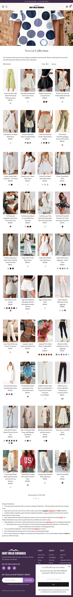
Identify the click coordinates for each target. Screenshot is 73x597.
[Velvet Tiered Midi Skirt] (62, 461)
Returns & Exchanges (65, 562)
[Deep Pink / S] (10, 310)
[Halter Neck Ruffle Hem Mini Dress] (45, 245)
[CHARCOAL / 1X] (7, 394)
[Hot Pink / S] (49, 354)
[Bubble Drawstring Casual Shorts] (45, 80)
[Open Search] (6, 7)
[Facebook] (4, 568)
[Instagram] (9, 568)
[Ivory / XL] (62, 438)
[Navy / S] (9, 308)
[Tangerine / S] (44, 354)
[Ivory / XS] (45, 483)
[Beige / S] (62, 102)
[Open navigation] (3, 7)
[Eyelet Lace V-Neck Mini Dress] (27, 163)
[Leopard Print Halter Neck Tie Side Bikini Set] (45, 331)
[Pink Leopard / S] (51, 354)
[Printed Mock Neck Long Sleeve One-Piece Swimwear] (27, 373)
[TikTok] (14, 568)
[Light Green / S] (16, 308)
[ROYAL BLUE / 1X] (12, 394)
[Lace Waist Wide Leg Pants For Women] (10, 331)
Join (53, 584)
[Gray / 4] (59, 354)
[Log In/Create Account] (67, 7)
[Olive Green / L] (62, 145)
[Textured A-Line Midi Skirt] (62, 417)
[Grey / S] (46, 102)
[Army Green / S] (44, 143)
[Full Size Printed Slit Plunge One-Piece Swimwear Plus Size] (62, 203)
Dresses (40, 560)
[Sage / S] (13, 268)
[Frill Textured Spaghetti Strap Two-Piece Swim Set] (10, 203)
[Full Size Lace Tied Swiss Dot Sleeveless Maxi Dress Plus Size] (45, 203)
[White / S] (9, 185)
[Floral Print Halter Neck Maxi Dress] (45, 163)
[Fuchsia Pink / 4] (64, 354)
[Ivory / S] (58, 268)
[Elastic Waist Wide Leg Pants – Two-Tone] (10, 163)
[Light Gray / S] (4, 441)
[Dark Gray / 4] (61, 354)
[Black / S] (44, 102)
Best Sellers (41, 557)
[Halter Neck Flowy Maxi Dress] (27, 245)
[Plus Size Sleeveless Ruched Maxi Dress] (10, 373)
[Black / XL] (14, 308)
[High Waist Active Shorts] (10, 286)
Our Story (51, 554)
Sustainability (52, 557)
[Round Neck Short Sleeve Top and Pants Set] (10, 417)
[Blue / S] (49, 143)
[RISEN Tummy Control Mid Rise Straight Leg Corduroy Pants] (62, 373)
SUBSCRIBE (28, 580)
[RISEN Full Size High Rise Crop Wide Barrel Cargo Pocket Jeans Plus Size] (45, 373)
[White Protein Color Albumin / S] (60, 310)
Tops (39, 562)
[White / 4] (68, 354)
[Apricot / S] (41, 143)
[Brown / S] (65, 185)
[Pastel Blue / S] (9, 443)
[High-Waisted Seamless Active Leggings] (62, 286)
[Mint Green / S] (41, 354)
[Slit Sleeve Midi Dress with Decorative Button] (45, 417)
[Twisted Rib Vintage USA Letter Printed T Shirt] (27, 461)
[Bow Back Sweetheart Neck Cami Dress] (27, 80)
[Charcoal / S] (7, 308)
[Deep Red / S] (28, 227)
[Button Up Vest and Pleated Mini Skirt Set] (62, 80)
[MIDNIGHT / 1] (62, 399)
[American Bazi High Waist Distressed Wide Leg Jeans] (10, 80)
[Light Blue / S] (62, 310)
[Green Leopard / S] (39, 354)
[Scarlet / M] (28, 485)
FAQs (61, 557)
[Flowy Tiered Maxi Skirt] (62, 163)
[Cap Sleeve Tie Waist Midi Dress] (10, 121)
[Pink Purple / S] (67, 268)
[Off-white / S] (10, 487)
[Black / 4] (56, 354)
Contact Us (63, 554)
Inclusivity (51, 560)
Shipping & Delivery (65, 560)
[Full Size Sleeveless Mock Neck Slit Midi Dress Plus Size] (10, 245)
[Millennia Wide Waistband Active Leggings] (62, 331)
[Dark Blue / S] (7, 441)
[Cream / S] (10, 227)
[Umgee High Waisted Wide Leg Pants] (45, 461)
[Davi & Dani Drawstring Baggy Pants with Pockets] (62, 121)
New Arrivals (41, 554)
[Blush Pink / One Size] (30, 143)
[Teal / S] (65, 268)
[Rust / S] (9, 441)
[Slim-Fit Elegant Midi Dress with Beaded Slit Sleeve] (27, 417)
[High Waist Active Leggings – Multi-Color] (62, 245)
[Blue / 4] (66, 354)
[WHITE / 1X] (14, 394)
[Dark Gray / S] (14, 441)
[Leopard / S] (28, 352)
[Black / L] (62, 268)
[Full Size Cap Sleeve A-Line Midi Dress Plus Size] (27, 203)
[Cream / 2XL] (45, 399)
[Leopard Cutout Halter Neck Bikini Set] (27, 331)
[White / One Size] (25, 143)
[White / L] (10, 143)
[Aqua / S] (46, 354)
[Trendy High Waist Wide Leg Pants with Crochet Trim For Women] (10, 461)
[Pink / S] (45, 185)
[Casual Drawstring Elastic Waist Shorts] (45, 121)
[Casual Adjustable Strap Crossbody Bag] (27, 121)
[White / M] (28, 102)
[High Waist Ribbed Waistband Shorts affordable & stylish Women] (27, 286)
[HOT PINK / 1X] (9, 394)
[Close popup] (69, 566)
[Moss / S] (16, 441)
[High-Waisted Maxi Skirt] (45, 286)
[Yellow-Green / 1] (10, 103)
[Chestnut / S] (12, 308)
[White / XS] (45, 266)
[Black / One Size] (28, 143)
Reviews (51, 562)
